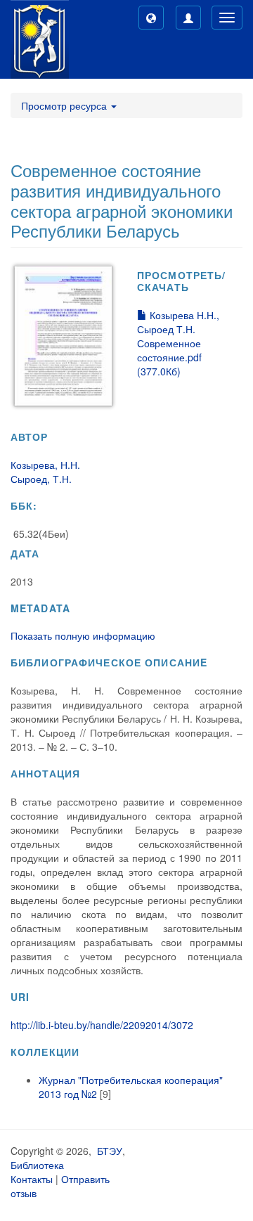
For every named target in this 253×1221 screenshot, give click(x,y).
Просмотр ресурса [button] (65, 105)
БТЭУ (109, 1151)
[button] (151, 18)
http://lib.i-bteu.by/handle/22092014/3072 (102, 1025)
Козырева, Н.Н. (45, 465)
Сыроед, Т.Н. (41, 479)
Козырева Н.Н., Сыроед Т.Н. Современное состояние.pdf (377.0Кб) (178, 343)
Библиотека (37, 1165)
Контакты (32, 1179)
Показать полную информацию (83, 635)
